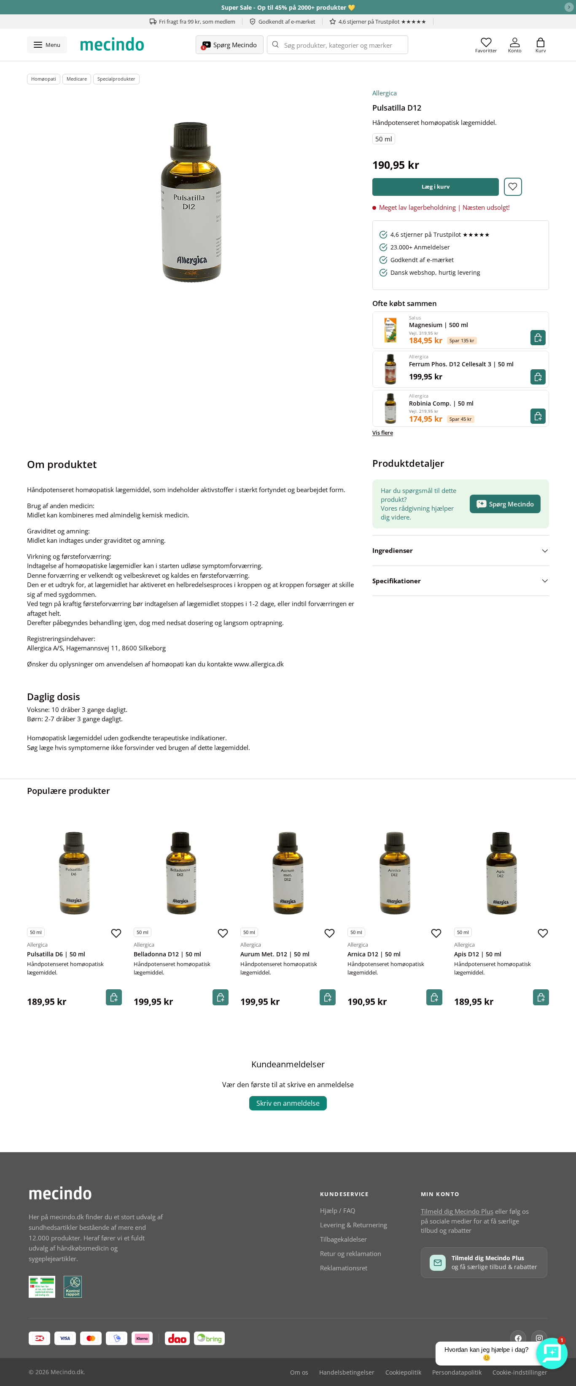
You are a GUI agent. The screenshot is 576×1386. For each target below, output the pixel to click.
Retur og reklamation (350, 1253)
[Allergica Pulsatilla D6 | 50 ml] (74, 873)
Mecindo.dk (67, 1372)
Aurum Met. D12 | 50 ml (275, 954)
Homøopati (43, 79)
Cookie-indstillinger (520, 1372)
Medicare (77, 79)
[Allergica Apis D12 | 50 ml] (501, 873)
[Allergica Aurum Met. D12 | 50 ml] (287, 873)
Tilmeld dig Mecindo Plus (457, 1211)
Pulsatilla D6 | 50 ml (56, 954)
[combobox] (337, 44)
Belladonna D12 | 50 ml (167, 954)
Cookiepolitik (403, 1372)
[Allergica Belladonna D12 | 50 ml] (181, 873)
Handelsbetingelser (346, 1372)
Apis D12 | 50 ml (477, 954)
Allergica (384, 93)
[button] (540, 44)
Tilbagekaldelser (343, 1239)
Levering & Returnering (353, 1225)
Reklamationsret (343, 1268)
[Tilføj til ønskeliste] (513, 187)
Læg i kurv (435, 186)
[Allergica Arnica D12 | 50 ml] (394, 873)
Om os (299, 1372)
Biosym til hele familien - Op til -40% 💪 (288, 7)
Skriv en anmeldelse (288, 1103)
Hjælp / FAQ (337, 1210)
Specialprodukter (116, 79)
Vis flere (382, 432)
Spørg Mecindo (511, 504)
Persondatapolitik (457, 1372)
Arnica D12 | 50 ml (374, 954)
